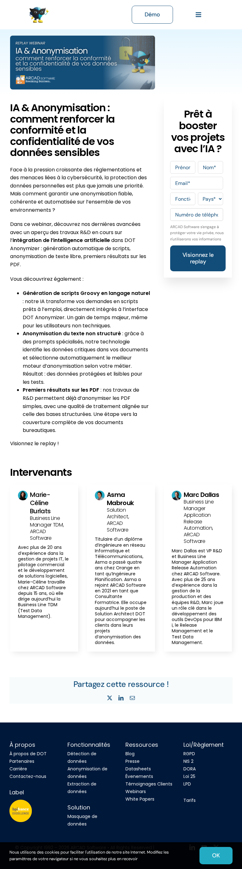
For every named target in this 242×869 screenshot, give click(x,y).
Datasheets (138, 769)
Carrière (18, 769)
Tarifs (189, 800)
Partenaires (21, 761)
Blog (130, 754)
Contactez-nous (27, 776)
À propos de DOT (28, 754)
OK (216, 855)
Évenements (139, 776)
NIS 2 (188, 761)
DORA (189, 769)
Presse (132, 761)
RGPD (189, 754)
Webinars (135, 791)
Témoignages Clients (148, 784)
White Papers (139, 799)
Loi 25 (189, 776)
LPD (187, 784)
